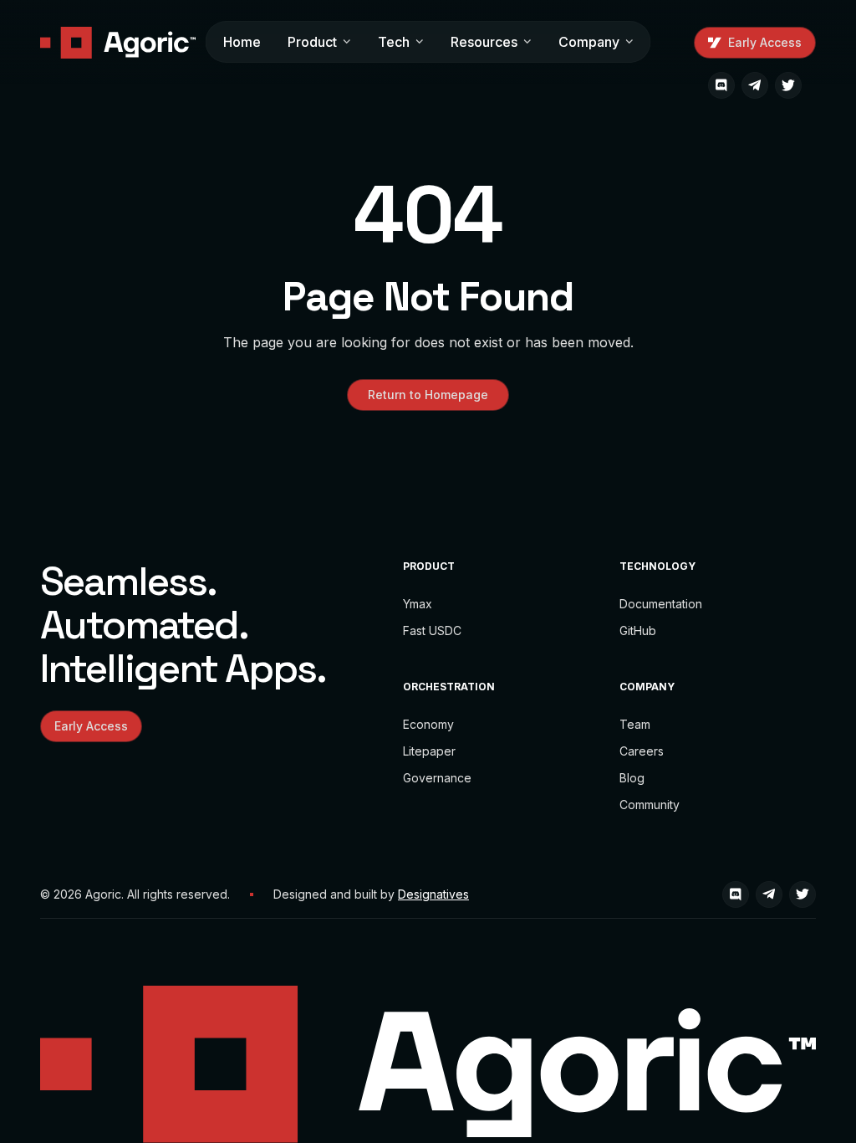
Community (649, 804)
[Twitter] (788, 85)
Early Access (765, 42)
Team (634, 724)
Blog (632, 778)
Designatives (433, 894)
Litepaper (429, 751)
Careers (641, 751)
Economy (428, 724)
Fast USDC (432, 630)
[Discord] (721, 85)
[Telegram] (754, 85)
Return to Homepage (428, 394)
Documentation (660, 604)
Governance (437, 778)
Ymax (417, 604)
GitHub (637, 630)
